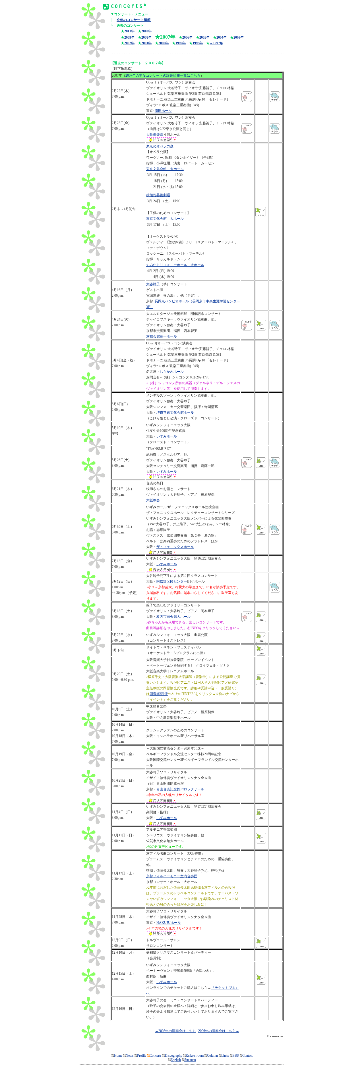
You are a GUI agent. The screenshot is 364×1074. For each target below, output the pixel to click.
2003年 (238, 37)
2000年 (163, 43)
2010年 (146, 31)
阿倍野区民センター (171, 581)
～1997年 (216, 43)
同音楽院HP (159, 694)
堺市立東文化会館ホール (175, 412)
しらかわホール (172, 372)
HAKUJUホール (168, 923)
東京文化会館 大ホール (165, 169)
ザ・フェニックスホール (175, 547)
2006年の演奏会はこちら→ (218, 1031)
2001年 (146, 43)
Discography (173, 1056)
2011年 (129, 31)
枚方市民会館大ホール (173, 617)
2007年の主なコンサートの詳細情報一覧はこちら (162, 76)
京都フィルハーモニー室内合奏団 (171, 876)
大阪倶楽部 (154, 135)
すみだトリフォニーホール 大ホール (175, 265)
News (130, 1056)
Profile (141, 1056)
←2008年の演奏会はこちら (175, 1031)
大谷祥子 (153, 284)
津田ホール (163, 111)
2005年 (204, 37)
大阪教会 (153, 500)
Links (225, 1056)
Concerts (156, 1056)
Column (212, 1056)
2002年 (129, 43)
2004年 (221, 37)
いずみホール (166, 436)
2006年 (187, 37)
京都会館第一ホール (161, 336)
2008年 (146, 37)
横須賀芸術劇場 (158, 195)
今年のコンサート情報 (134, 20)
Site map (190, 1060)
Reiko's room (195, 1056)
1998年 (198, 43)
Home (118, 1056)
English (176, 1060)
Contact (247, 1056)
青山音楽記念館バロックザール (180, 789)
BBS (235, 1056)
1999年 (180, 43)
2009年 (129, 37)
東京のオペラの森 (159, 146)
